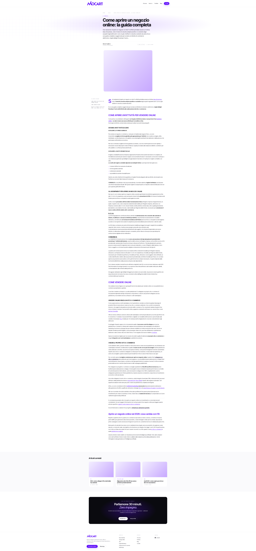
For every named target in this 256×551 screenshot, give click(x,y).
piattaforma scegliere (117, 431)
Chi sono (145, 3)
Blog (161, 3)
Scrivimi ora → (123, 518)
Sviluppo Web (120, 479)
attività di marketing (132, 386)
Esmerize (154, 332)
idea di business (157, 99)
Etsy (121, 319)
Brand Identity (122, 537)
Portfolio (156, 3)
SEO (140, 388)
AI (90, 479)
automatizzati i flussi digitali (135, 380)
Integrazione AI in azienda (124, 545)
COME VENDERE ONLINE (95, 104)
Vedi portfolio (133, 518)
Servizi (150, 3)
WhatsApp (102, 546)
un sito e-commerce (156, 429)
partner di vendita (113, 311)
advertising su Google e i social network (153, 388)
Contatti (166, 3)
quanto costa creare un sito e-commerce (129, 404)
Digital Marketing (122, 543)
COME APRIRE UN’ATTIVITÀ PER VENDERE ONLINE (97, 102)
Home (104, 12)
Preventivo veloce (92, 546)
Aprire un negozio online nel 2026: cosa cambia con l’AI (97, 107)
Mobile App (121, 547)
